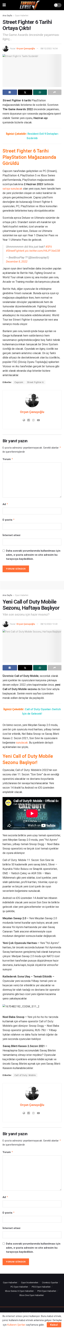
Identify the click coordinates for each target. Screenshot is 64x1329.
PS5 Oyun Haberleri (41, 1287)
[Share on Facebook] (10, 92)
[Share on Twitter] (25, 92)
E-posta (9, 519)
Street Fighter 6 (35, 382)
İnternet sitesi (11, 535)
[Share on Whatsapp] (40, 92)
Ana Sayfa (7, 15)
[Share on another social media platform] (55, 92)
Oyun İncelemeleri (29, 1282)
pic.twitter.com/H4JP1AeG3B (42, 250)
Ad (5, 504)
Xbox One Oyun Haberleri (31, 1295)
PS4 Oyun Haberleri (46, 1291)
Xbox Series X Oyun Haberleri (19, 1291)
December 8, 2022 (16, 261)
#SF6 (49, 246)
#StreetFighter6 (15, 250)
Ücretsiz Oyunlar (50, 1282)
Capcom (19, 382)
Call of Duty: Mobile (25, 1075)
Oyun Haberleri (21, 15)
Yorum (8, 459)
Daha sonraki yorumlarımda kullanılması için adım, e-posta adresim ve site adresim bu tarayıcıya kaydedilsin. (33, 554)
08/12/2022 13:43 (49, 624)
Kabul (54, 1324)
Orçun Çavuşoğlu (25, 48)
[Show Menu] (4, 5)
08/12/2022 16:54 (49, 48)
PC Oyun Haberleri (19, 1287)
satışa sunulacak (12, 188)
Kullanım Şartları (16, 1324)
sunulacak (22, 742)
